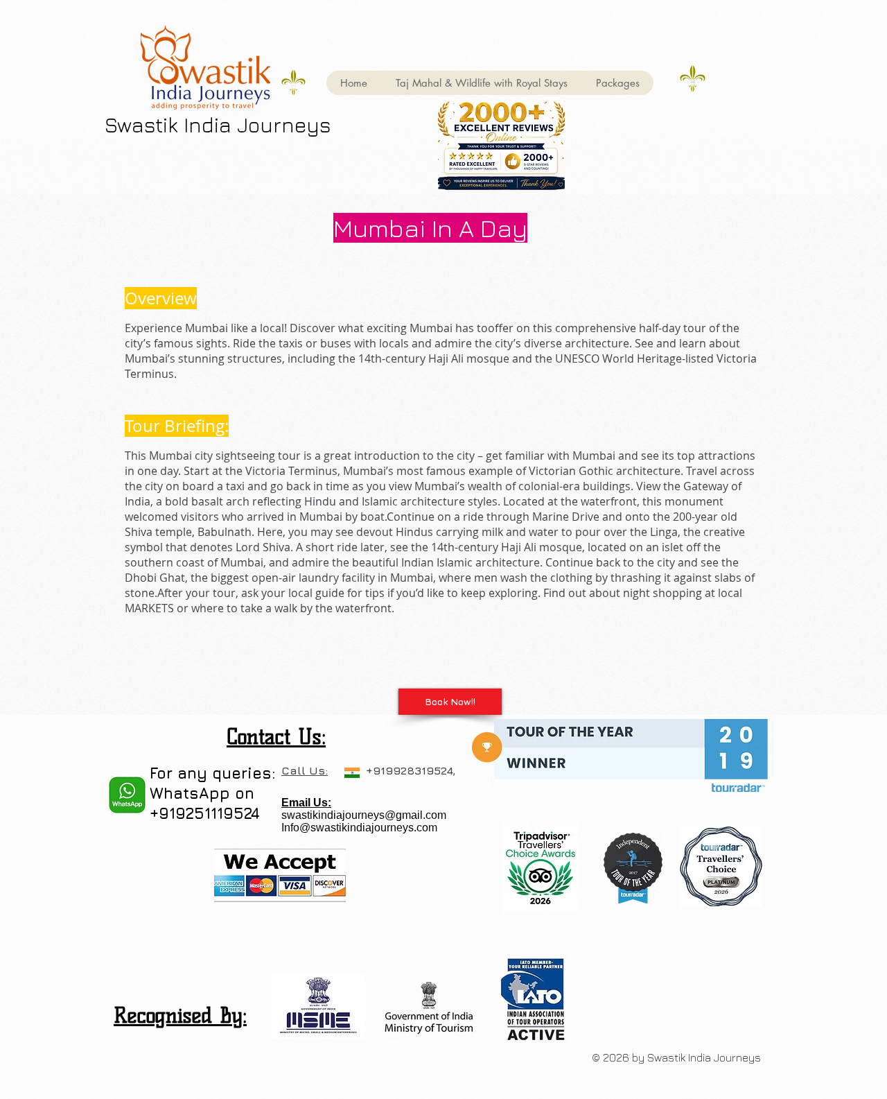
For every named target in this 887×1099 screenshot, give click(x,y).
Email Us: (306, 802)
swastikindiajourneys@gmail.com (363, 815)
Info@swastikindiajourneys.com (359, 827)
